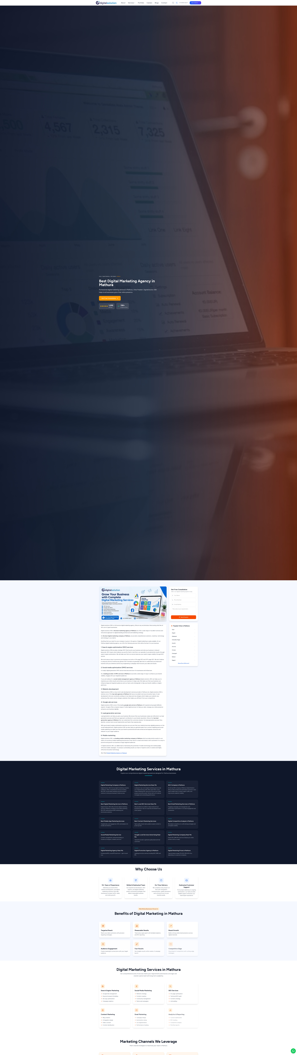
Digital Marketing (105, 276)
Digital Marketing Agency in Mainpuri (117, 753)
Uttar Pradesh (113, 276)
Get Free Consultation (108, 298)
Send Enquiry (184, 617)
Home (100, 276)
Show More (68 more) (183, 663)
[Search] (173, 2)
